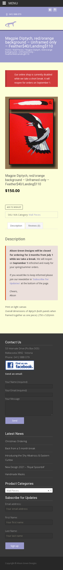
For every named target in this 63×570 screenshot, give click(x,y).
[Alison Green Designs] (8, 23)
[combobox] (29, 490)
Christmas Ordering (16, 441)
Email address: (13, 503)
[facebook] (50, 10)
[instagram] (55, 10)
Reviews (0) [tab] (34, 225)
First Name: (11, 517)
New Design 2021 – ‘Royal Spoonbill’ (24, 467)
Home (8, 49)
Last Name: (11, 530)
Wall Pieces (18, 49)
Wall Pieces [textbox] (28, 490)
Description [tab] (16, 225)
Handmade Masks (15, 474)
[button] (52, 101)
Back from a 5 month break (20, 448)
